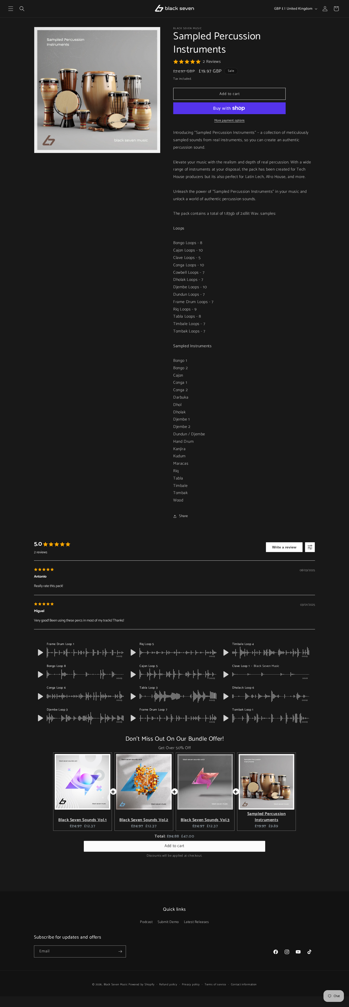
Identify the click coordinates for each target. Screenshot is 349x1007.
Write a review (284, 547)
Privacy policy (191, 984)
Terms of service (215, 984)
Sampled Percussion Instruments (266, 816)
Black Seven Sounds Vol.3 (205, 820)
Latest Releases (196, 922)
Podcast (146, 922)
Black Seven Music (116, 984)
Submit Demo (168, 922)
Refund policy (168, 984)
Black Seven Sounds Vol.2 (143, 820)
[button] (10, 8)
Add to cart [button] (174, 846)
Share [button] (183, 516)
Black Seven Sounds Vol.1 (82, 820)
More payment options (229, 120)
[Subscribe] (120, 951)
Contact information (244, 984)
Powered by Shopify (142, 984)
